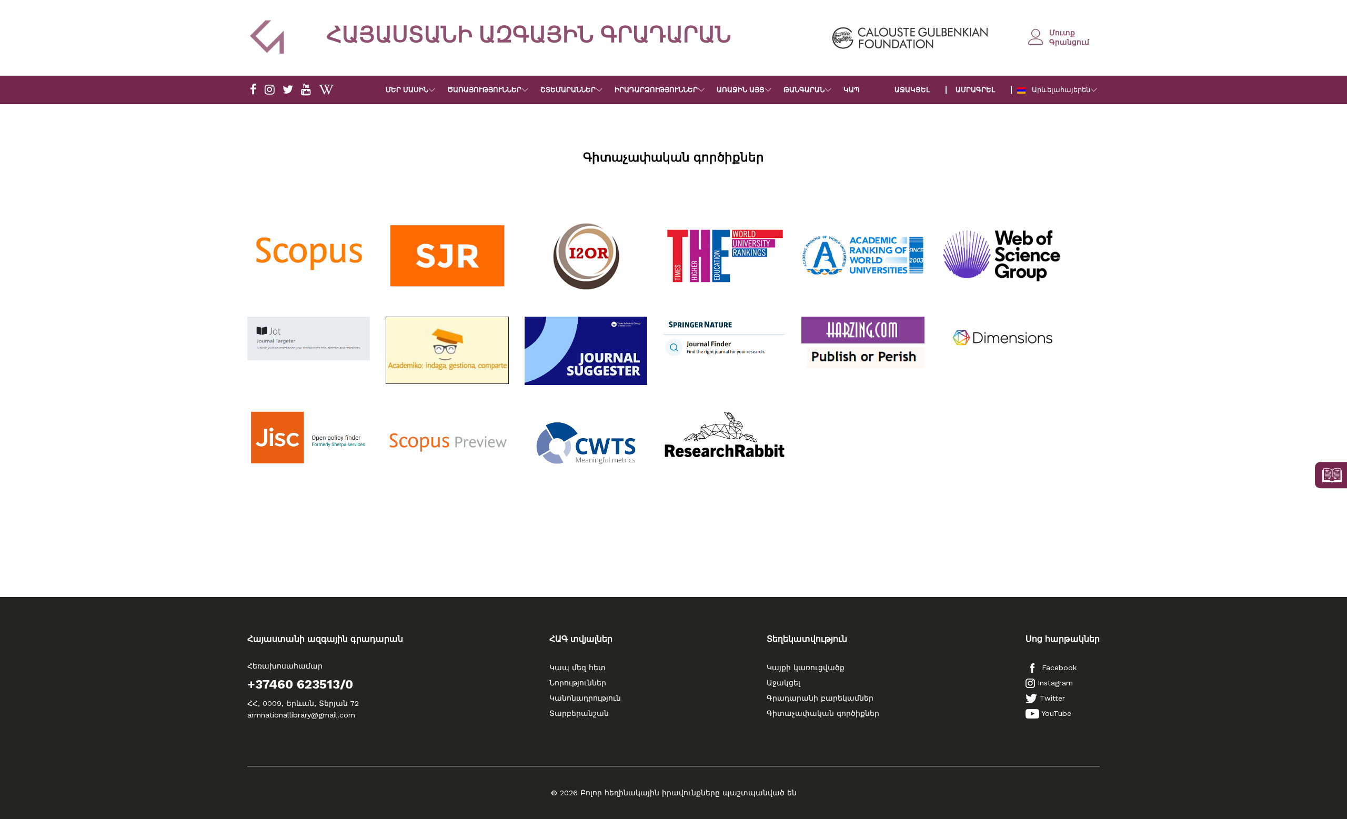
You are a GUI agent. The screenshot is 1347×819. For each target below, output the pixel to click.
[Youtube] (306, 90)
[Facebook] (253, 90)
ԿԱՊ (851, 90)
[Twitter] (288, 90)
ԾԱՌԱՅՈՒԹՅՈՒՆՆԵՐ (484, 90)
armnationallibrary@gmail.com (301, 715)
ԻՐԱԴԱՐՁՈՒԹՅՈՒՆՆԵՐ (656, 90)
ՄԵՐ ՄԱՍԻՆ (407, 90)
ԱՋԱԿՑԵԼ (912, 90)
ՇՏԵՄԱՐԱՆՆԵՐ (568, 90)
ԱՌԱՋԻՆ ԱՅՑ (741, 90)
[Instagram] (269, 90)
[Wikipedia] (326, 90)
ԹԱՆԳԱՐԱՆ (804, 90)
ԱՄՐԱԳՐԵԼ (975, 90)
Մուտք (1062, 32)
